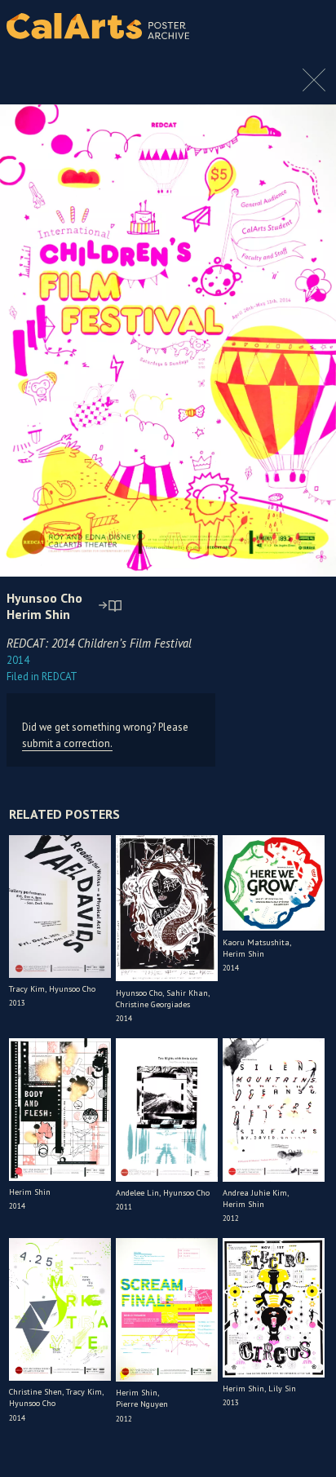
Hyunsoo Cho (44, 598)
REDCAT (42, 676)
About (263, 26)
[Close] (314, 88)
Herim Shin (38, 614)
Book (303, 26)
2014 (18, 660)
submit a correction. (67, 743)
